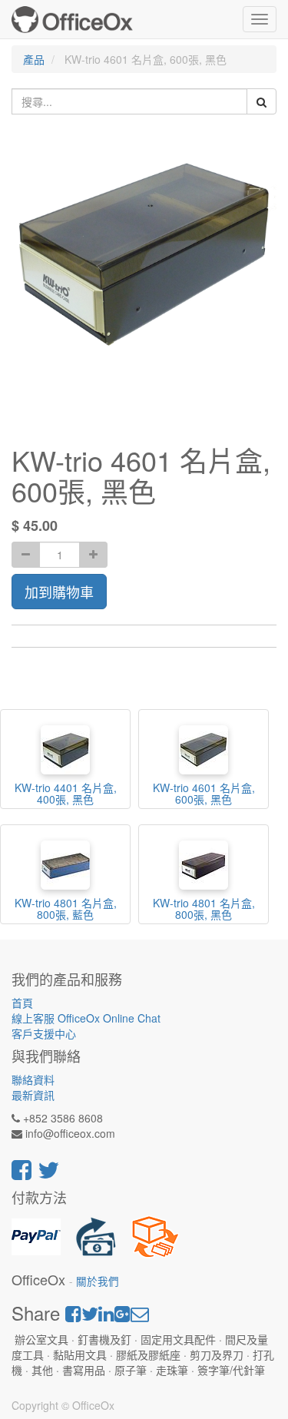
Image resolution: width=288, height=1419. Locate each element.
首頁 (22, 1002)
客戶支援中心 (44, 1033)
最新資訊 (33, 1094)
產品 (34, 59)
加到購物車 (59, 592)
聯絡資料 (33, 1079)
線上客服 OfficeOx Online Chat (86, 1018)
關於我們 (97, 1281)
